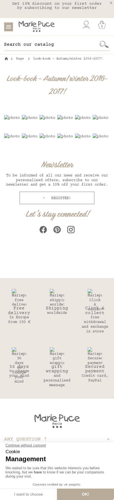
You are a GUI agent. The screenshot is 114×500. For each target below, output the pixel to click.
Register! (60, 198)
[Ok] (104, 44)
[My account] (86, 25)
